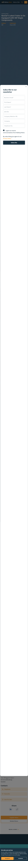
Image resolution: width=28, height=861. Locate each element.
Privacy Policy (7, 138)
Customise (20, 858)
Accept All (7, 858)
